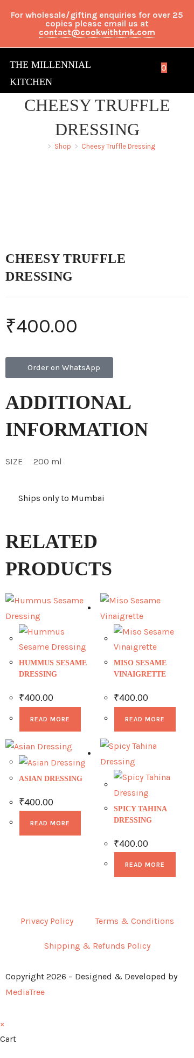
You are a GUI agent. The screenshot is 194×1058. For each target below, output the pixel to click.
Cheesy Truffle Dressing (118, 146)
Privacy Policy (46, 921)
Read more (50, 719)
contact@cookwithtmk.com (97, 32)
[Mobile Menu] (176, 67)
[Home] (41, 146)
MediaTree (25, 992)
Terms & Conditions (134, 921)
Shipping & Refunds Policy (97, 946)
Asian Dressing (50, 779)
